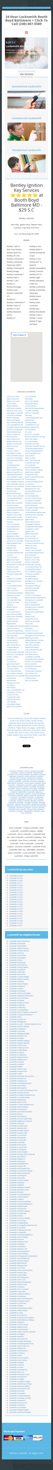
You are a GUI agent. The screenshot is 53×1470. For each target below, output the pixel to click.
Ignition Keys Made (31, 534)
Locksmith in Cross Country (18, 1358)
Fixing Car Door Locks (14, 411)
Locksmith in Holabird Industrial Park (22, 1095)
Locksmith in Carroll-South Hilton (20, 1119)
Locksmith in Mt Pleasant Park (19, 1168)
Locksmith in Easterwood (18, 1081)
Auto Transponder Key (15, 470)
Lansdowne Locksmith (24, 785)
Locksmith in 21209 (16, 921)
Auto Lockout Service (32, 522)
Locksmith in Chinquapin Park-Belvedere (23, 1256)
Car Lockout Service (13, 612)
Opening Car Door (13, 683)
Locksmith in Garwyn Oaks (18, 1126)
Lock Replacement (13, 465)
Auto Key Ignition (12, 534)
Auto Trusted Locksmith (15, 422)
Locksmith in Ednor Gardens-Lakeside (22, 1332)
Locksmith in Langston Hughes (19, 1381)
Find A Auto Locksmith (14, 503)
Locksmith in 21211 (16, 883)
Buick (9, 730)
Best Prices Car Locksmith (16, 676)
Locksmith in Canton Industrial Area (21, 1104)
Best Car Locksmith (13, 489)
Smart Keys (29, 628)
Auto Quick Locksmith (14, 614)
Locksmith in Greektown (17, 1296)
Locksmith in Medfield (16, 1244)
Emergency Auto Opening (16, 626)
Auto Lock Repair (31, 602)
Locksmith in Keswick (16, 1362)
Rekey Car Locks (30, 546)
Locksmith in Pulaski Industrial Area (21, 1344)
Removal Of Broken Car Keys (35, 437)
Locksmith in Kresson (16, 1239)
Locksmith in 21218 (16, 899)
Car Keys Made (30, 430)
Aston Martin (36, 730)
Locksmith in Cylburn (16, 1199)
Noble (35, 735)
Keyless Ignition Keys (14, 432)
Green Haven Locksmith (32, 783)
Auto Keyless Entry (31, 404)
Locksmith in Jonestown (17, 1157)
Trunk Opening (30, 479)
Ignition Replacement (32, 605)
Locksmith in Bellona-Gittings (19, 1041)
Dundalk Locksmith (31, 802)
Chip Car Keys (11, 588)
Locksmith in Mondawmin (18, 1088)
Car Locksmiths (12, 598)
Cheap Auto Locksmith (14, 617)
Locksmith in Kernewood (17, 1116)
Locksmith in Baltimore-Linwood (20, 1121)
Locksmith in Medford (16, 1322)
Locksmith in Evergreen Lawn (19, 1374)
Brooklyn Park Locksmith (17, 809)
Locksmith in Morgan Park (18, 1265)
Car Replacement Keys (14, 508)
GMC (44, 735)
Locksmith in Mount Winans (18, 1107)
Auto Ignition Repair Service (34, 508)
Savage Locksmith (23, 801)
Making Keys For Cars (32, 489)
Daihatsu (42, 718)
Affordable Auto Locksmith (34, 659)
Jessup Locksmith (30, 795)
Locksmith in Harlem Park (18, 1071)
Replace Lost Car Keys (14, 515)
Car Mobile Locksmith (32, 657)
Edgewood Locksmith (34, 778)
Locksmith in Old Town (17, 1268)
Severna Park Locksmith (35, 809)
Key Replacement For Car (15, 479)
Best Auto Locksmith (32, 557)
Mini (35, 723)
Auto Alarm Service (31, 654)
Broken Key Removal (14, 493)
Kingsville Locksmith (38, 804)
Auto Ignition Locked (14, 453)
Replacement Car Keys (14, 517)
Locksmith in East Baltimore (18, 1164)
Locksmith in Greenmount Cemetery (21, 1318)
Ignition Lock (29, 531)
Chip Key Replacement (14, 475)
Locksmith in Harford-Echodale (20, 1412)
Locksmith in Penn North (17, 1145)
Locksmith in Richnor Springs (19, 1026)
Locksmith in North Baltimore (19, 1258)
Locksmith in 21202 (16, 904)
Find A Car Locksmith (32, 621)
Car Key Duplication (32, 496)
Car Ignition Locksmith (33, 501)
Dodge (27, 721)
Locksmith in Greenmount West (20, 1202)
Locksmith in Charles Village (18, 1180)
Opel (16, 733)
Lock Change (11, 702)
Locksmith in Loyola (16, 1313)
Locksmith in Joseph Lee (17, 1019)
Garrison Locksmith (36, 780)
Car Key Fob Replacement (34, 482)
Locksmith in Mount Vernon (18, 1057)
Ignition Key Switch (13, 664)
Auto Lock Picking (31, 439)
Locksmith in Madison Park (18, 1242)
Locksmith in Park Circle (17, 1280)
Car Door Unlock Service (33, 498)
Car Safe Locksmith (31, 411)
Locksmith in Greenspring (18, 1370)
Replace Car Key (12, 569)
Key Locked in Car (31, 673)
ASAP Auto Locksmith (14, 408)
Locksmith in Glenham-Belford (19, 1294)
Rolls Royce (19, 718)
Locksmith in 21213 (16, 907)
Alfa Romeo (27, 730)
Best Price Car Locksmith (15, 486)
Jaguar (33, 728)
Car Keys (10, 555)
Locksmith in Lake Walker (18, 1275)
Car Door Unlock (12, 451)
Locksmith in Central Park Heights (20, 1171)
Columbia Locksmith (16, 771)
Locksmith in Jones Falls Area (19, 1346)
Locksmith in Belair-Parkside (19, 979)
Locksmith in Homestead (17, 1109)
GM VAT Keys (29, 493)
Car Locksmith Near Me (15, 425)
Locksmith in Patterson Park (18, 1048)
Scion (20, 733)
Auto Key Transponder (15, 430)
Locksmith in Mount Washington (20, 1282)
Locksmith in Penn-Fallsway (18, 1254)
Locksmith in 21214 (16, 914)
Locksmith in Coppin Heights (19, 977)
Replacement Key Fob (32, 676)
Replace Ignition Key (32, 427)
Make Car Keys (30, 458)
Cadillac (9, 735)
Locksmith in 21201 (16, 923)
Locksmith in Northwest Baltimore (21, 1235)
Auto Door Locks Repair (15, 654)
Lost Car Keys (11, 404)
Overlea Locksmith (14, 781)
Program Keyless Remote (34, 451)
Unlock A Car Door (31, 631)
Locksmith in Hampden (17, 1393)
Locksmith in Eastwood (17, 1400)
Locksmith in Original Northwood (20, 1015)
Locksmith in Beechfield (17, 1086)
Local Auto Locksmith (14, 415)
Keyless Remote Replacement (35, 598)
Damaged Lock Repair (33, 586)
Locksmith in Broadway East (19, 1277)
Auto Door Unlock (13, 396)
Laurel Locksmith (30, 771)
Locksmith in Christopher (18, 1176)
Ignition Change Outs (14, 441)
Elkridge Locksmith (36, 801)
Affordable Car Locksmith (16, 638)
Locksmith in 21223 (16, 895)
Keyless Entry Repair (32, 647)
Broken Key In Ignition (32, 472)
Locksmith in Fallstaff (16, 1185)
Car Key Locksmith (31, 510)
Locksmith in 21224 (16, 878)
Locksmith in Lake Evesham (18, 1329)
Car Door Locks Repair (33, 595)
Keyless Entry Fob (13, 399)
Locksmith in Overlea (16, 1365)
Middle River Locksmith (26, 792)
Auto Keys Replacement (15, 553)
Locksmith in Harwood (17, 986)
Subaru (19, 723)
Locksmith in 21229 (16, 885)
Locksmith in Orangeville (17, 1149)
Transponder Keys (31, 475)
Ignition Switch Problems (15, 510)
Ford (13, 718)
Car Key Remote (30, 669)
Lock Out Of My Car (32, 538)
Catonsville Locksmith (29, 790)
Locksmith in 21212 (16, 890)
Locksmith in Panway (16, 1038)
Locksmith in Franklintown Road (20, 1083)
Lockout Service (30, 678)
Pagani (18, 728)
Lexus (32, 733)
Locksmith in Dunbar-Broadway (20, 1341)
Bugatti (15, 735)
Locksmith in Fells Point (17, 962)
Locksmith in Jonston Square (19, 1261)
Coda (40, 735)
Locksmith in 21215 (16, 888)
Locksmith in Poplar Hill (17, 1166)
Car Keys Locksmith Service (34, 543)
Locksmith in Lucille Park (17, 1303)
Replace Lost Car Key (32, 560)
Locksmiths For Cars (32, 425)
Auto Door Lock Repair (15, 458)
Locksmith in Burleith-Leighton (19, 1211)
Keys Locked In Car (13, 439)
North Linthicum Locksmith (34, 776)
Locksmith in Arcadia (16, 1062)
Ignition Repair (12, 467)
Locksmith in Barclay (16, 1336)
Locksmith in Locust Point (18, 1147)
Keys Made (29, 399)
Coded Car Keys (12, 505)
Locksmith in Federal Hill (17, 1209)
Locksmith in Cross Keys (17, 1220)
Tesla (14, 725)
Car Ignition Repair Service (16, 427)
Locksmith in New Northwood (19, 1173)
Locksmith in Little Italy (17, 1005)
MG (31, 718)
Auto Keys (28, 415)
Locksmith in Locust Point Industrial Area (23, 1090)
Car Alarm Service (31, 517)
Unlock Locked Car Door (33, 486)
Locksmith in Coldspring (17, 1055)
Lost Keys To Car (12, 619)
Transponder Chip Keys (33, 671)
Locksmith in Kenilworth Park (19, 1093)
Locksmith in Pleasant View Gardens (21, 1076)
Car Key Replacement (14, 586)
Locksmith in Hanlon (16, 989)
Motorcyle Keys (12, 437)
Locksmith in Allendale (17, 972)
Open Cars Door (12, 590)
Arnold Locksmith (38, 808)
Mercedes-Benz (16, 730)
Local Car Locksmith (32, 434)
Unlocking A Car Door (14, 692)
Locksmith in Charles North (18, 1325)
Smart (44, 730)
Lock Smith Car (12, 501)
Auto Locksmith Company (34, 470)
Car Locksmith (30, 465)
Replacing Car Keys (31, 638)
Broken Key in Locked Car (16, 564)
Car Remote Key (30, 406)
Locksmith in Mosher (16, 1192)
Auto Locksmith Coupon (15, 456)
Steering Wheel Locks (14, 543)
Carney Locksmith (15, 790)
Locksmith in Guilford (16, 1064)
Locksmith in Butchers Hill (18, 1249)
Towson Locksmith (38, 794)
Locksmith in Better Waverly (18, 948)
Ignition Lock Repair (32, 626)
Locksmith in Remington (17, 958)
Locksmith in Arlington (17, 1334)
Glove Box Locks (12, 567)
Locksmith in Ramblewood (18, 1351)
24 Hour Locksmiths (32, 562)
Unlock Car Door (31, 652)
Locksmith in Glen (15, 1017)
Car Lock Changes (31, 441)
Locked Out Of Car (31, 619)
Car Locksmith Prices (14, 600)
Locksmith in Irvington (16, 1379)
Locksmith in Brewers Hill (18, 1036)
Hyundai (41, 723)
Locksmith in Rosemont (17, 974)
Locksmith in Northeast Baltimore (21, 1204)
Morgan (40, 721)
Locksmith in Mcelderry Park (19, 1190)
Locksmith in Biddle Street (18, 1206)
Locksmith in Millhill (16, 1067)
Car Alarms (11, 685)
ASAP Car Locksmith (32, 413)
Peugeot (35, 718)
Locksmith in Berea (15, 1114)
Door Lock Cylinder (32, 401)
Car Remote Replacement (34, 448)
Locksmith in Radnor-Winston (19, 1043)
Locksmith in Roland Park (18, 1377)
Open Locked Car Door (15, 666)
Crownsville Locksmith (15, 802)
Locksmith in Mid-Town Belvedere (21, 1299)
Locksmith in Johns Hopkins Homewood (23, 1012)
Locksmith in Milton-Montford (19, 941)
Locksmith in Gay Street (17, 1228)
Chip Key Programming (15, 631)
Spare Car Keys (30, 536)
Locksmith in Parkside (16, 1123)
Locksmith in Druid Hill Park (18, 998)
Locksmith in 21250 (16, 909)
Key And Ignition (30, 576)
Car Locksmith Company (15, 482)
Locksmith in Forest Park (17, 955)
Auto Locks (29, 624)
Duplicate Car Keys (13, 595)
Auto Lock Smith (12, 643)
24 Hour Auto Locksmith (15, 496)
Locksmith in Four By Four (18, 1315)
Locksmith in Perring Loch (18, 1403)
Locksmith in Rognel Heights (19, 1410)
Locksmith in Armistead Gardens (20, 1112)
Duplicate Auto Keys (32, 444)
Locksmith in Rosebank (17, 944)
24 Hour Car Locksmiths (33, 662)
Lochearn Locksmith (25, 773)
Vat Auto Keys (30, 583)
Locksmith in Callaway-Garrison (20, 1230)
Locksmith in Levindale (17, 1031)
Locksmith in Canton (16, 1367)
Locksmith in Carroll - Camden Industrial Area (25, 1024)
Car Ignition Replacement (34, 633)
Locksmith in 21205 (16, 881)
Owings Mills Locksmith (32, 811)
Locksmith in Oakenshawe (18, 1050)
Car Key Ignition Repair (33, 569)
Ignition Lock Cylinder (14, 706)
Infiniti (19, 725)
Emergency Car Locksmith (34, 600)
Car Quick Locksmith (32, 574)
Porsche (26, 733)
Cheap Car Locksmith (14, 579)
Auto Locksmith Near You (15, 690)
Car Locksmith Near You (33, 567)
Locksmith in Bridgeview (17, 1022)
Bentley (11, 733)
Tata (8, 718)
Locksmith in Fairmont (17, 1391)
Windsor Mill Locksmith (18, 778)
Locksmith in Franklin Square (19, 1131)
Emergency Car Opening (33, 581)
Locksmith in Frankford (17, 970)
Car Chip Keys (11, 662)
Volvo (42, 733)
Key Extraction (12, 491)
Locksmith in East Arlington (18, 984)
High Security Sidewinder (15, 538)
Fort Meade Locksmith (26, 797)
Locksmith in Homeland (17, 1247)
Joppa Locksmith (38, 785)
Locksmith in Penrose (16, 953)
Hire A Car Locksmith (14, 562)
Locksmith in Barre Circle (17, 1102)
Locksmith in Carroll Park (17, 1135)
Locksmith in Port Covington (19, 1289)
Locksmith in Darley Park (17, 1078)
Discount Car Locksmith (15, 541)
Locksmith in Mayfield (16, 1183)
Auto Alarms (11, 688)
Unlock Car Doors (13, 628)
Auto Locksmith (30, 555)
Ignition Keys (29, 519)
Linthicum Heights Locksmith (19, 780)
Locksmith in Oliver (15, 960)
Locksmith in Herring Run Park (19, 1389)
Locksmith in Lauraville (17, 1142)
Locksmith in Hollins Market (18, 1197)
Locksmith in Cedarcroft (17, 1140)
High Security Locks (13, 699)
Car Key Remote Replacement (35, 512)
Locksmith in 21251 (16, 916)
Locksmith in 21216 (16, 897)
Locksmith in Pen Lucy (16, 1372)
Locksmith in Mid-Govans (18, 1069)
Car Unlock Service (31, 609)
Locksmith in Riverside (17, 1178)
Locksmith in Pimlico (16, 1216)
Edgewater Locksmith (25, 799)
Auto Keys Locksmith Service (35, 446)
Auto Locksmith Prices (32, 453)
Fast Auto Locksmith (32, 588)
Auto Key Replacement (33, 491)
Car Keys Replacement (14, 498)
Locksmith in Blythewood (18, 1060)
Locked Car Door (13, 695)
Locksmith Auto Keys (32, 463)
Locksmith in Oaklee (16, 1306)
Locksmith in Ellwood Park (18, 1327)
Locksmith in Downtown (17, 1138)
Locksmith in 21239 (16, 892)
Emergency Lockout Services (35, 635)
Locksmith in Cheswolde (17, 1232)
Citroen (34, 725)
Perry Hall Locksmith (22, 774)
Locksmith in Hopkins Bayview (19, 1396)
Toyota (26, 718)
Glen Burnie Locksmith (23, 804)
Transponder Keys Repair (34, 527)
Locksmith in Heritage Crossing (20, 1398)
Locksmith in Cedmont (17, 1353)
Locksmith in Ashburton (17, 1007)
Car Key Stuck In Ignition (15, 593)
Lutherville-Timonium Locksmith (33, 781)
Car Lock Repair (30, 396)
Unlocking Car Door (14, 572)
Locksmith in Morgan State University (22, 1154)
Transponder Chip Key (33, 564)
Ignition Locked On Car (15, 472)
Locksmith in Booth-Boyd (18, 1263)
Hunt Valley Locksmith (36, 788)
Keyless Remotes (31, 548)
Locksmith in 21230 (16, 911)
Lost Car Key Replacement (16, 633)
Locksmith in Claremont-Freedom (21, 1270)
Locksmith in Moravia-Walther (19, 1386)
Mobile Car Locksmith (14, 444)
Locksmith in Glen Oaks (17, 1291)
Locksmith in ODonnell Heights (20, 993)
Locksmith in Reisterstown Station (20, 1308)
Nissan (22, 721)
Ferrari (29, 735)
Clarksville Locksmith (16, 795)
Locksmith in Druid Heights (18, 1237)
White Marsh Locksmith (15, 783)
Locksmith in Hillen (15, 1074)
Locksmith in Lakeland (17, 1287)
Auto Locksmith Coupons (15, 484)
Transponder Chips (13, 697)
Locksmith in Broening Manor (19, 1251)
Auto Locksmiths (31, 664)
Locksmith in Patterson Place (19, 1003)
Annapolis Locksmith (16, 787)
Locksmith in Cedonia (16, 1052)
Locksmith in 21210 (16, 902)
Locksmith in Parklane (16, 1000)
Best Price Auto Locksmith (34, 515)
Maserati (25, 725)
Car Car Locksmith (13, 524)
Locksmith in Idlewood (17, 1159)
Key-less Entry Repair (32, 467)
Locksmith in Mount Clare (18, 1273)
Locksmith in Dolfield (16, 981)
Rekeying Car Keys (13, 536)
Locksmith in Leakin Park (17, 1213)
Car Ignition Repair (31, 579)
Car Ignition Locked (32, 529)
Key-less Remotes (31, 505)
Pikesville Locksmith (14, 806)
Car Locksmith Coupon (15, 477)
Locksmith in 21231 (16, 918)
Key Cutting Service (13, 527)
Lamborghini (40, 728)
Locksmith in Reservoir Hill (18, 1339)
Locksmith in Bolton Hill (17, 1348)
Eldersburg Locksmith (23, 794)
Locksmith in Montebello (17, 946)
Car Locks (28, 432)
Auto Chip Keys (12, 635)
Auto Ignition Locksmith (15, 413)
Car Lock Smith (12, 557)
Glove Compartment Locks (34, 477)
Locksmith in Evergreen (17, 1161)
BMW (10, 725)
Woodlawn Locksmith (37, 774)
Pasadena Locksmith (29, 806)
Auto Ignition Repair (14, 704)
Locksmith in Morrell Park (18, 965)
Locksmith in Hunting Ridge (18, 1010)
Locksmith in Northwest (17, 991)
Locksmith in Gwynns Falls (18, 1133)
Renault (36, 733)
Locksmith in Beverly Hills (18, 1128)
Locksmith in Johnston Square (19, 1301)
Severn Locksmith (22, 788)
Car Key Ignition (12, 640)
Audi (25, 735)
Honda (30, 737)
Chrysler (34, 721)
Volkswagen (23, 737)
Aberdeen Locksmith (23, 808)
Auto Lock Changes (13, 420)
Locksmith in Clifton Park (17, 1045)
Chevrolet (41, 725)
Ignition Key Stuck (13, 560)
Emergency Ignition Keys (33, 503)
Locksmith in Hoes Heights (18, 1152)
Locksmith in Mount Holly (18, 1284)
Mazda (31, 723)
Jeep (23, 723)
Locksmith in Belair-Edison (18, 1310)
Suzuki (12, 721)
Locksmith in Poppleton (17, 1029)
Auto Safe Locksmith (32, 645)
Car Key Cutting (12, 550)
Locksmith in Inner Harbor (18, 1360)
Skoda (24, 728)
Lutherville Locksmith (16, 776)
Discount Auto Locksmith (15, 652)
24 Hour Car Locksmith (33, 550)
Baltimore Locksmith (18, 1453)
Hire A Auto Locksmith (33, 643)
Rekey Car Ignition (13, 512)
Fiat (30, 725)
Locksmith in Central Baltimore (20, 1194)
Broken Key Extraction (32, 541)
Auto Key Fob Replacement (34, 408)
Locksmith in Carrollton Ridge (19, 1097)
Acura (17, 721)
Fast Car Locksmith (31, 680)
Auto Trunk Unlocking (32, 460)
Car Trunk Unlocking (14, 671)
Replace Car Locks (13, 401)
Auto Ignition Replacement (34, 553)
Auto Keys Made (30, 422)
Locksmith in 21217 (16, 925)
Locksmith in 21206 (16, 876)
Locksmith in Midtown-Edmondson (21, 996)
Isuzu (28, 728)
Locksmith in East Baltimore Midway (21, 1320)
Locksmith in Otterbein (17, 1405)
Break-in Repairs (12, 406)
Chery (21, 735)
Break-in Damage (13, 418)
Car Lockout (29, 484)
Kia (27, 723)
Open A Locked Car (13, 434)
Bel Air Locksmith (30, 787)
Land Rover (12, 728)
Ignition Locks (30, 617)
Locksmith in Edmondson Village (20, 1384)
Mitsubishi (12, 723)
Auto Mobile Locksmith (33, 666)
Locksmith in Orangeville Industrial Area (23, 1225)
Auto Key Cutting (12, 669)
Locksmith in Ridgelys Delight (19, 1033)
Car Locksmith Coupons (33, 572)
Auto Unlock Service (14, 645)
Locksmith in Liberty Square (18, 967)
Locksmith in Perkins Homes (19, 951)
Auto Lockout (29, 456)
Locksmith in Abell (15, 1355)
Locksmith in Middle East (17, 1100)
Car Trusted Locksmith (14, 673)
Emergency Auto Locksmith (34, 607)
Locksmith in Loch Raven (17, 1407)
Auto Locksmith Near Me (33, 650)
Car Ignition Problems (32, 524)
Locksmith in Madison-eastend (19, 1187)
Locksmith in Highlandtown (18, 1223)
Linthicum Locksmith (15, 811)
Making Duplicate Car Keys (34, 640)
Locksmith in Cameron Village (19, 1218)
